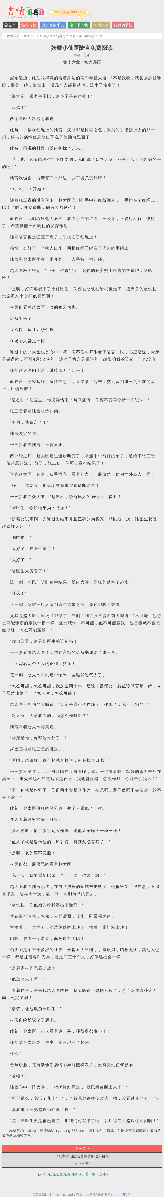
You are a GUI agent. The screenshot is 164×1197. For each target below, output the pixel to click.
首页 (12, 25)
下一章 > (82, 1149)
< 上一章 (82, 1164)
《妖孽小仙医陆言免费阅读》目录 (82, 1156)
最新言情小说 (53, 25)
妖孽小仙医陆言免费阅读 (57, 36)
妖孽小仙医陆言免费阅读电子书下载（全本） (74, 1174)
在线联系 (124, 1194)
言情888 (29, 36)
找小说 (102, 25)
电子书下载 (79, 25)
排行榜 (30, 25)
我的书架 (125, 25)
